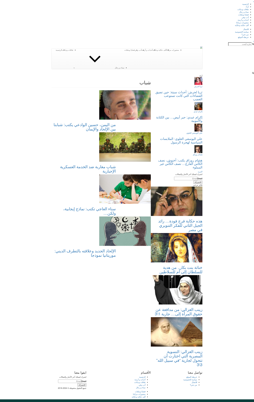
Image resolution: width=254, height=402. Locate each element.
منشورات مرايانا (242, 22)
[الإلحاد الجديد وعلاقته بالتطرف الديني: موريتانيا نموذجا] (125, 231)
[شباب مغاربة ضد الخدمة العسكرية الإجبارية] (125, 146)
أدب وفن (245, 17)
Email (200, 178)
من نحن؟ (245, 34)
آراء (247, 6)
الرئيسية (245, 4)
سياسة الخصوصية (242, 31)
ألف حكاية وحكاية (242, 25)
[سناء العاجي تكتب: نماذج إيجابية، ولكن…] (125, 189)
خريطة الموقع (243, 37)
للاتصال (246, 29)
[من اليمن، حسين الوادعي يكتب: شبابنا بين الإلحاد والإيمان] (125, 104)
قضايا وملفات (243, 14)
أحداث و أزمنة (243, 20)
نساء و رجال (244, 12)
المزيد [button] (200, 171)
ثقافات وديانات (243, 9)
